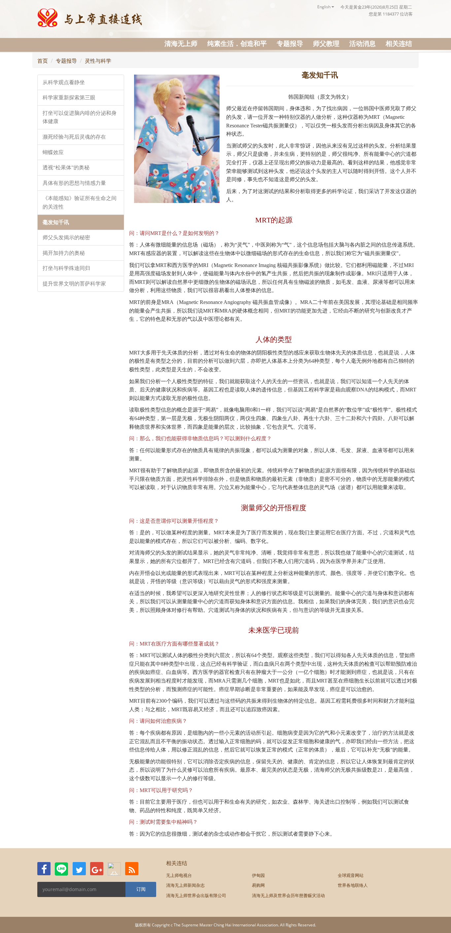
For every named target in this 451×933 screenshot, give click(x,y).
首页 (42, 60)
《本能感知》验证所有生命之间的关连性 (80, 202)
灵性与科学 (98, 60)
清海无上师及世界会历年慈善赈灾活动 (288, 895)
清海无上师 (180, 43)
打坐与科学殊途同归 (66, 268)
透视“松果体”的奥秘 (66, 167)
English (324, 7)
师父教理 (326, 43)
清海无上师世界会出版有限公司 (196, 895)
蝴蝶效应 (53, 152)
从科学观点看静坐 (64, 82)
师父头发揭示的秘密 (66, 237)
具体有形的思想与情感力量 (74, 183)
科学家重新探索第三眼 (69, 97)
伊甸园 (258, 875)
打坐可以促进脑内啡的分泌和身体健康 (80, 117)
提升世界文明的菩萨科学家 (74, 283)
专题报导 (290, 43)
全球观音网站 (351, 875)
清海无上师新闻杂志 (185, 885)
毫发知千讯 (56, 222)
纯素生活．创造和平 (237, 43)
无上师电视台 (179, 875)
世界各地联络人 (353, 885)
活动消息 (362, 43)
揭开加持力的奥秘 (64, 253)
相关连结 (399, 43)
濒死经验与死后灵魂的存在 (74, 137)
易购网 (258, 885)
